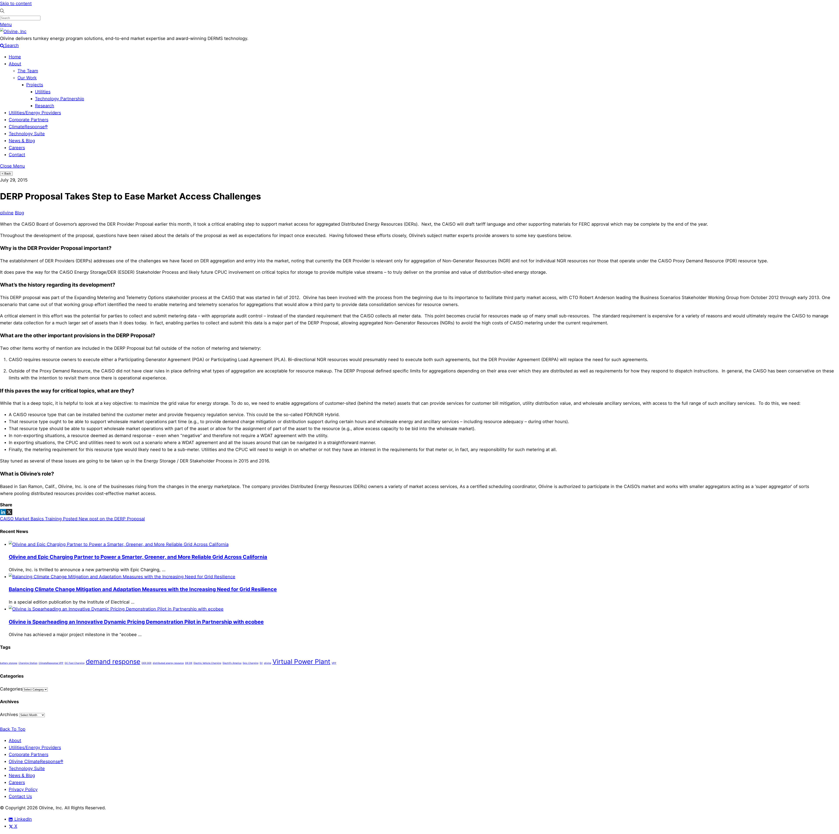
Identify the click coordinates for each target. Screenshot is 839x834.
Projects (34, 84)
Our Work (27, 77)
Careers (17, 147)
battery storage (8, 663)
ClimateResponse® (28, 126)
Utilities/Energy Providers (35, 112)
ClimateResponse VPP (51, 663)
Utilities (42, 91)
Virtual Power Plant (301, 661)
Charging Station (28, 663)
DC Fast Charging (75, 663)
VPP (334, 663)
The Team (27, 70)
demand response (113, 661)
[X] (9, 512)
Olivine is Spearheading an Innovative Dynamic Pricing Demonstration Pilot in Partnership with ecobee (136, 622)
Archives (9, 714)
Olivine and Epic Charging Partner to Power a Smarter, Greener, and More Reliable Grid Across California (138, 557)
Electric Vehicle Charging (207, 663)
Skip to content (16, 3)
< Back (6, 173)
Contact (17, 154)
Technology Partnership (59, 98)
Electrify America (232, 663)
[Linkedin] (3, 512)
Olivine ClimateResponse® (36, 761)
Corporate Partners (28, 119)
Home (15, 56)
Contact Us (20, 796)
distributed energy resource (168, 663)
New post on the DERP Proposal (111, 518)
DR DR (188, 663)
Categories (11, 689)
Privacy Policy (23, 789)
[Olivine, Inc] (13, 31)
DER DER (146, 663)
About (15, 63)
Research (44, 105)
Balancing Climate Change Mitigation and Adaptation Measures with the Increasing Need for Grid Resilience (143, 589)
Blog (19, 212)
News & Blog (22, 140)
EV (261, 663)
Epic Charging (250, 663)
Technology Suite (27, 133)
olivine (7, 212)
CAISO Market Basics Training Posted (38, 518)
